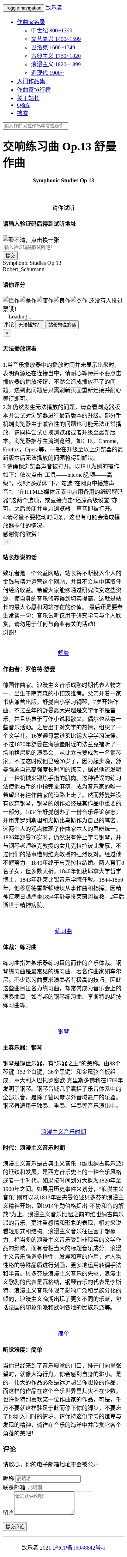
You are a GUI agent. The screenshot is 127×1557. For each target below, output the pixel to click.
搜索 (22, 113)
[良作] (62, 300)
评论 (8, 325)
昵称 (8, 1479)
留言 (8, 1513)
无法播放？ (29, 325)
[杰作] (79, 300)
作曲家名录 (31, 22)
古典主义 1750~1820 (56, 56)
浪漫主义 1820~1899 (56, 64)
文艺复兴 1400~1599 (56, 39)
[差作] (28, 300)
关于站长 (28, 98)
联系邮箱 (14, 1487)
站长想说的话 (62, 325)
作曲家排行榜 (34, 90)
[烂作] (11, 300)
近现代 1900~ (47, 73)
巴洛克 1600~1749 (53, 47)
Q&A (23, 105)
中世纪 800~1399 (51, 31)
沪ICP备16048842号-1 (79, 1548)
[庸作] (45, 300)
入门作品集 (31, 81)
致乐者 (54, 8)
